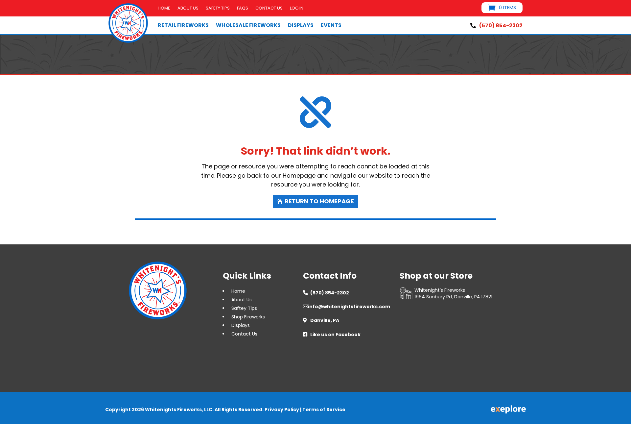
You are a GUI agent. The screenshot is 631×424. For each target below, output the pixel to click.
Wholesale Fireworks (248, 25)
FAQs (242, 8)
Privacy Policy (282, 409)
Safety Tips (218, 8)
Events (331, 25)
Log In (296, 8)
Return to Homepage (319, 201)
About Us (188, 8)
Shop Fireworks (248, 316)
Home (164, 8)
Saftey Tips (244, 308)
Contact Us (269, 8)
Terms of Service (323, 409)
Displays (301, 25)
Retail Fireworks (183, 25)
